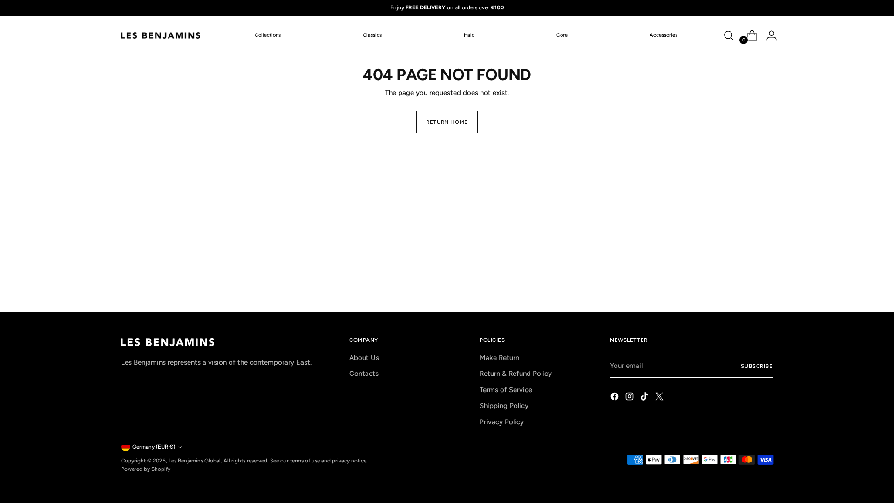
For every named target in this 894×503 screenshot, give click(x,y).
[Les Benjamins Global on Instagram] (630, 398)
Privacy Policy (502, 422)
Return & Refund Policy (516, 373)
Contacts (364, 373)
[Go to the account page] (768, 35)
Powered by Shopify (145, 469)
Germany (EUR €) (153, 446)
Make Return (499, 357)
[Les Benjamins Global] (160, 35)
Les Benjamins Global (195, 460)
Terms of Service (506, 390)
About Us (364, 357)
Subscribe (757, 366)
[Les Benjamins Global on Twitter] (660, 398)
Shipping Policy (504, 405)
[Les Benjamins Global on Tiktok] (645, 398)
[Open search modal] (728, 35)
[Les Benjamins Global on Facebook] (615, 398)
